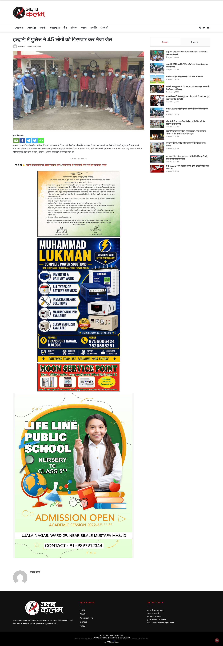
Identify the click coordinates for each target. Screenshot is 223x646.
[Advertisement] (145, 9)
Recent (165, 42)
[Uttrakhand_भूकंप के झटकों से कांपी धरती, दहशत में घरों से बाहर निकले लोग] (157, 169)
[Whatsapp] (41, 140)
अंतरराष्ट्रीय (55, 27)
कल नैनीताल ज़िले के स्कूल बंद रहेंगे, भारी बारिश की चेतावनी (184, 76)
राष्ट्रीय (43, 27)
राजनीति (93, 27)
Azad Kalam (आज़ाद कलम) (114, 635)
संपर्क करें (104, 27)
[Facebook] (22, 140)
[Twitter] (35, 140)
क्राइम (83, 27)
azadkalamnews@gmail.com (163, 623)
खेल (65, 27)
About (82, 614)
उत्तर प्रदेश (31, 27)
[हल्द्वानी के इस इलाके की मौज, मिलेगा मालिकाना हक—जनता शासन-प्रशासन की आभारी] (157, 55)
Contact (83, 622)
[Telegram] (28, 140)
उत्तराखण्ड (19, 27)
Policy (82, 626)
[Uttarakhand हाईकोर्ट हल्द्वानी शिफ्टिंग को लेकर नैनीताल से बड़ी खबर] (157, 113)
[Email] (16, 140)
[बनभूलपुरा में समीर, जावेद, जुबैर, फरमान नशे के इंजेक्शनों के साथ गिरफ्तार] (157, 147)
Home (82, 610)
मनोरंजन (73, 27)
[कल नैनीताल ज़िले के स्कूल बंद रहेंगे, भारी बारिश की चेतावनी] (157, 79)
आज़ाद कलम (21, 47)
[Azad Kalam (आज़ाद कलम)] (29, 12)
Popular (194, 42)
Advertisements (86, 618)
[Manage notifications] (217, 640)
